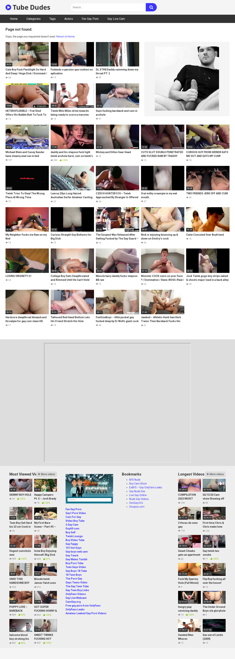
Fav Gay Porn (90, 19)
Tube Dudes (30, 7)
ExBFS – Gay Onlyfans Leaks (145, 487)
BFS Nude (134, 479)
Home (14, 19)
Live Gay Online (138, 495)
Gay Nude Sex (137, 491)
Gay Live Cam (116, 19)
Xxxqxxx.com (136, 506)
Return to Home (65, 36)
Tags (52, 19)
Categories (33, 19)
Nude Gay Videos (139, 499)
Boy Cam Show (138, 483)
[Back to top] (223, 648)
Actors (68, 19)
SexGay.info (136, 502)
